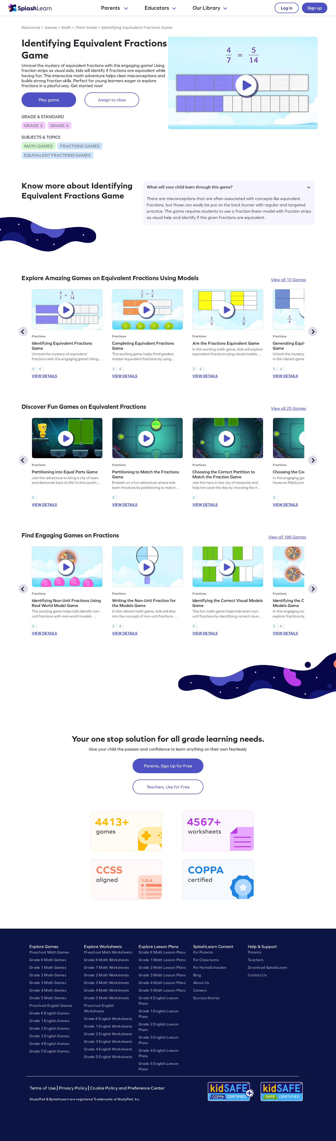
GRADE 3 (33, 125)
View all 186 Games (287, 537)
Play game (49, 99)
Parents (111, 8)
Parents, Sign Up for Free (168, 765)
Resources (31, 27)
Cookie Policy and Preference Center (127, 1088)
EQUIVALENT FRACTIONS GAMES (57, 155)
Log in (286, 8)
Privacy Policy (73, 1088)
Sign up (315, 8)
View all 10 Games (288, 279)
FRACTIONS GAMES (79, 146)
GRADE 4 (59, 125)
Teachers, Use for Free (168, 786)
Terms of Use (43, 1088)
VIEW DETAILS (44, 376)
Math (66, 27)
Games (51, 27)
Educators (157, 8)
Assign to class (112, 99)
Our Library (206, 8)
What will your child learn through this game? (190, 187)
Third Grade (86, 27)
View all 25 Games (288, 408)
